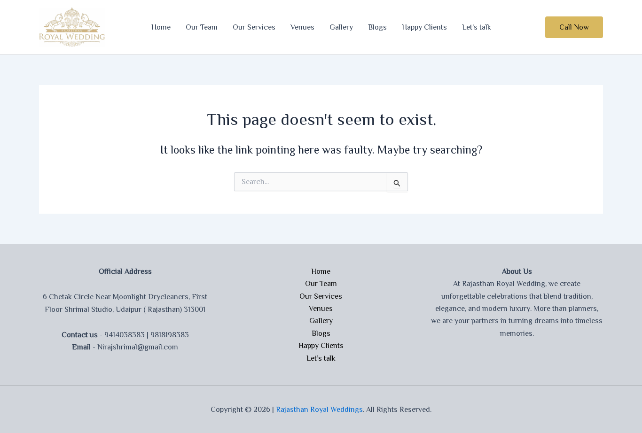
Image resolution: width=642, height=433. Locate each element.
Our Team (202, 27)
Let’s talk (476, 27)
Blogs (377, 27)
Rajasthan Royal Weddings (319, 409)
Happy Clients (424, 27)
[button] (574, 27)
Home (161, 27)
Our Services (254, 27)
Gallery (341, 27)
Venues (302, 27)
